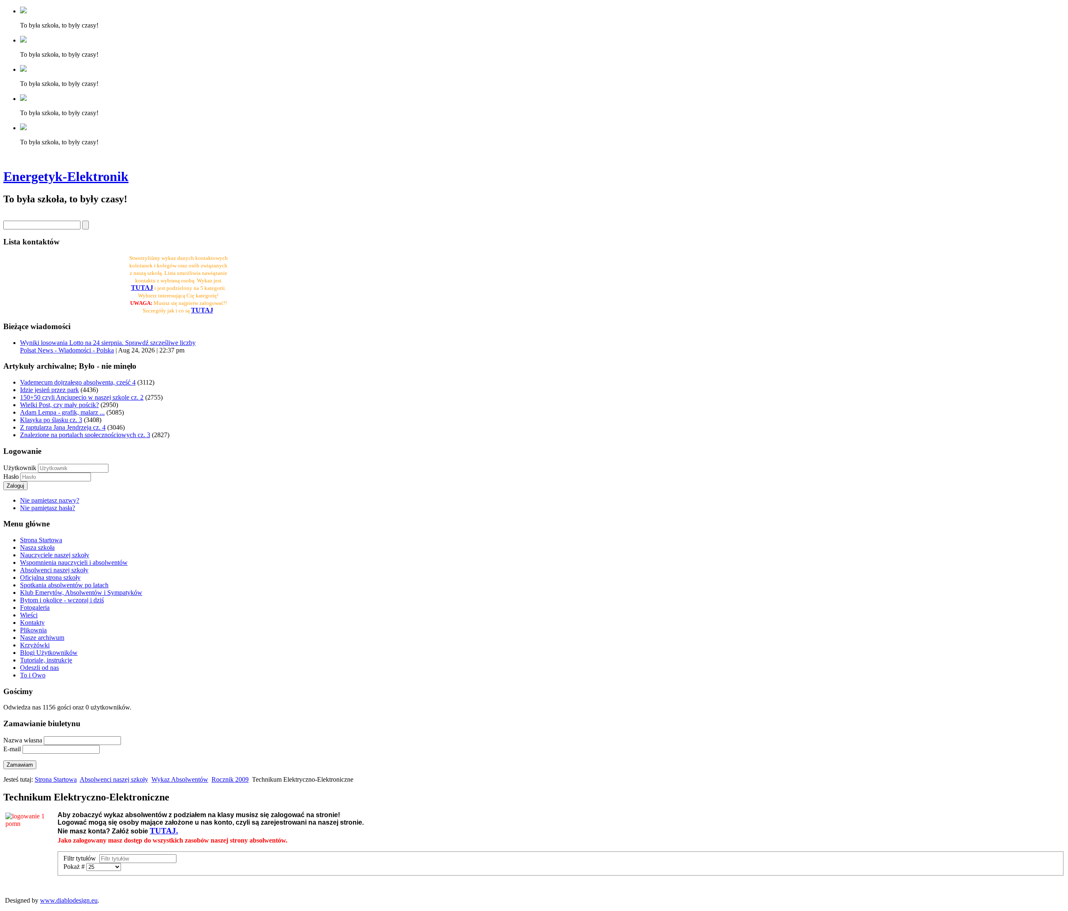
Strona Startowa (41, 540)
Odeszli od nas (39, 667)
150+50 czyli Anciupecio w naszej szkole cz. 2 (82, 397)
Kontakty (32, 622)
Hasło (11, 476)
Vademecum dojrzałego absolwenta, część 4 (78, 382)
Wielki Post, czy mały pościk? (59, 404)
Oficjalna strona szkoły (50, 577)
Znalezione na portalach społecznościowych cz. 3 (85, 434)
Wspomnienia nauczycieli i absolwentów (74, 562)
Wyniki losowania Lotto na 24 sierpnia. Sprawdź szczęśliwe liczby (108, 342)
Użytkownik (19, 467)
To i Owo (32, 675)
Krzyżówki (35, 645)
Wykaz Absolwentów (179, 779)
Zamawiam (20, 765)
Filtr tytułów (81, 858)
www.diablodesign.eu (69, 900)
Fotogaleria (35, 607)
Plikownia (33, 630)
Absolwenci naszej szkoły (54, 570)
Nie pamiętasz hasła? (47, 507)
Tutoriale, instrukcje (46, 660)
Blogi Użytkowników (49, 652)
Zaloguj (15, 486)
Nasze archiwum (42, 637)
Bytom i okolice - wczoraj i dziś (62, 600)
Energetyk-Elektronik (65, 176)
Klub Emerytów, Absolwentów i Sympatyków (81, 592)
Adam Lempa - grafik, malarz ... (62, 412)
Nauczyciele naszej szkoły (54, 555)
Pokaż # (74, 866)
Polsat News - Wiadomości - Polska (67, 350)
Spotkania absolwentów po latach (64, 585)
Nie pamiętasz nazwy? (49, 500)
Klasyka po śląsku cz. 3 (51, 419)
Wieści (29, 615)
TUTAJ (202, 310)
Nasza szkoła (37, 547)
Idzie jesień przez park (49, 389)
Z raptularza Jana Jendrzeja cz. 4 (63, 427)
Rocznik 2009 (230, 779)
